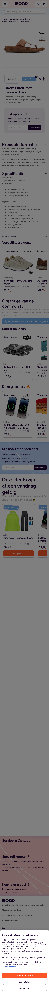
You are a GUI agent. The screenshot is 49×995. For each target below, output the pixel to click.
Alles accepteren (24, 975)
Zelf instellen (24, 982)
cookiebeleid (9, 966)
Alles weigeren (24, 988)
